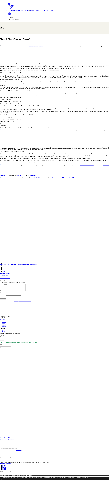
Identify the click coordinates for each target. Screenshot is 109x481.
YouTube (4, 325)
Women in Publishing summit (36, 46)
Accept (31, 475)
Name (1, 336)
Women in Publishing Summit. (87, 165)
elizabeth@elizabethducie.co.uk (6, 463)
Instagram (4, 324)
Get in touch (2, 319)
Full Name (2, 292)
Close (1, 479)
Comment (2, 290)
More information (25, 475)
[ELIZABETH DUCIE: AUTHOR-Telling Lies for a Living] (17, 10)
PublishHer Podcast (33, 175)
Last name (2, 337)
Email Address (3, 294)
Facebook (4, 322)
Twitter (3, 323)
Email (1, 335)
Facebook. (19, 175)
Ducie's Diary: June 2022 (5, 278)
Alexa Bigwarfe (3, 264)
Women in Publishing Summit (23, 264)
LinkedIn (4, 326)
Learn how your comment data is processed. (22, 301)
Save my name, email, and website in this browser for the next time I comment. (15, 297)
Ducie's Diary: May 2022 (5, 273)
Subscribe (2, 340)
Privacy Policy (19, 450)
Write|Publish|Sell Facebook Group (77, 177)
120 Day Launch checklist (58, 177)
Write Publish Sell (33, 264)
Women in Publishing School (11, 264)
